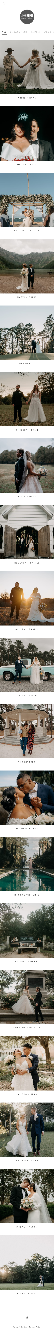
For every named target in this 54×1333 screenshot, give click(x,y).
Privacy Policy (35, 1327)
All (4, 32)
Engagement (19, 32)
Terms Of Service (20, 1327)
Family (35, 32)
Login (5, 44)
